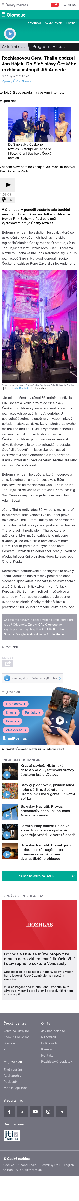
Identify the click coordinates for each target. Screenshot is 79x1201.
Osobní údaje (27, 1165)
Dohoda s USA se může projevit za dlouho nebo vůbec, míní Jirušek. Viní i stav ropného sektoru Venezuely (39, 959)
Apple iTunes (56, 634)
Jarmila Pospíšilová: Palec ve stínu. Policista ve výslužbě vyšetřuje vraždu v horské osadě (48, 830)
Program (34, 22)
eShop (8, 1049)
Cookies (8, 1165)
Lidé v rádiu (50, 1043)
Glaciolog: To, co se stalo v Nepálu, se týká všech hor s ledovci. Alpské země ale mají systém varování (38, 975)
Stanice (9, 1043)
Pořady (11, 721)
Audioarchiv (53, 22)
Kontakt (47, 1055)
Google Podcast (27, 634)
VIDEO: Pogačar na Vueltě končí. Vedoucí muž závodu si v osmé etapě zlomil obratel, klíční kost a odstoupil (38, 990)
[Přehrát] (7, 185)
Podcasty (11, 1082)
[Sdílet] (11, 200)
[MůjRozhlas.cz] (8, 101)
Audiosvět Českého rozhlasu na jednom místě (33, 749)
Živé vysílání (14, 730)
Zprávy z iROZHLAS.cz (23, 896)
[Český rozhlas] (15, 5)
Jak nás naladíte (53, 1031)
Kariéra (46, 1049)
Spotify (9, 634)
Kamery (71, 22)
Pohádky (31, 713)
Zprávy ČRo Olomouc (18, 81)
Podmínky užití (50, 1165)
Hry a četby (14, 704)
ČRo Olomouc (48, 624)
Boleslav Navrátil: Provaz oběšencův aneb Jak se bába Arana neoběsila (45, 810)
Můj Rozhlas (55, 629)
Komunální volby (16, 1037)
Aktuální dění (14, 46)
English (69, 1165)
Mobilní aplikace (16, 1088)
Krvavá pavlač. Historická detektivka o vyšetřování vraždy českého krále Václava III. (47, 770)
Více (59, 46)
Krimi (9, 713)
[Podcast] (3, 200)
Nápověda (49, 1037)
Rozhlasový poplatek (56, 1061)
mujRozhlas (11, 692)
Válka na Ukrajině (16, 1031)
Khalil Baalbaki (29, 153)
